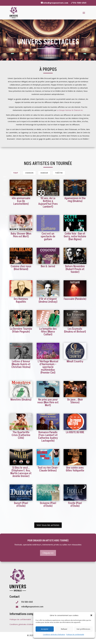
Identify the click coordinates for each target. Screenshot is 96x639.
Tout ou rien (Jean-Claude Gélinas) (48, 469)
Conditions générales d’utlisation (23, 624)
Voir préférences (83, 629)
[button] (91, 615)
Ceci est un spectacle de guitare (48, 236)
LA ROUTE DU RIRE (75, 432)
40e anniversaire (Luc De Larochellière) (21, 201)
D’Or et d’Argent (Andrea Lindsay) (48, 300)
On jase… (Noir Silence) (75, 401)
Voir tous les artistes (48, 525)
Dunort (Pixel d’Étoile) (21, 504)
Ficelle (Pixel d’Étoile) (75, 504)
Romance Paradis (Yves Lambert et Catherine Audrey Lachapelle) (48, 436)
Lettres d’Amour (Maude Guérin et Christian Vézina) (20, 364)
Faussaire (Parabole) (75, 299)
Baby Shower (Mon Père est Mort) (21, 235)
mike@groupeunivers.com (55, 3)
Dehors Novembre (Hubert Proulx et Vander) (75, 269)
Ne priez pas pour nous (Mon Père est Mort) (48, 402)
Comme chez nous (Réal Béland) (21, 267)
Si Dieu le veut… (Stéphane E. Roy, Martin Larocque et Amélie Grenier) (20, 472)
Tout (15, 173)
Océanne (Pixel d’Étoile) (48, 504)
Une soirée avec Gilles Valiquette (75, 469)
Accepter (44, 629)
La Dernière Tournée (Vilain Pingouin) (21, 330)
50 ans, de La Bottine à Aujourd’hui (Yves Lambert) (48, 202)
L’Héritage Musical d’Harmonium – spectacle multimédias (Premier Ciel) (48, 367)
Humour (44, 173)
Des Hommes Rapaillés (21, 300)
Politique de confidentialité (75, 634)
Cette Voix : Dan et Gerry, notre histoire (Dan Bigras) (75, 236)
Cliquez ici (48, 552)
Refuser (64, 629)
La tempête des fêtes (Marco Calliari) (48, 331)
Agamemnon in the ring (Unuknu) (75, 199)
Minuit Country (75, 361)
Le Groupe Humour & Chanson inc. (70, 110)
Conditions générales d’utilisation (54, 634)
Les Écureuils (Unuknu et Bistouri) (75, 330)
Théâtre (59, 173)
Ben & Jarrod (48, 266)
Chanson (29, 173)
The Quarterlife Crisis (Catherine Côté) (21, 435)
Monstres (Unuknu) (21, 400)
